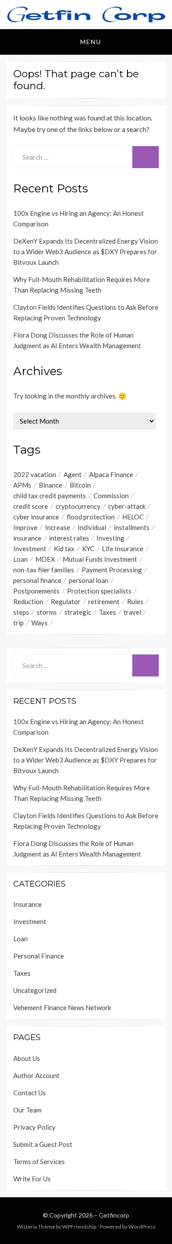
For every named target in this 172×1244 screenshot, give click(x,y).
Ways (39, 623)
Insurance (27, 904)
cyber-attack (127, 506)
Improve (25, 527)
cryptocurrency (78, 506)
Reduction (28, 601)
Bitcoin (80, 485)
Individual (92, 527)
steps (21, 612)
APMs (22, 485)
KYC (88, 548)
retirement (104, 601)
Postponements (36, 591)
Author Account (36, 1075)
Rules (135, 601)
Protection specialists (99, 591)
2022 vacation (34, 474)
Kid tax (64, 548)
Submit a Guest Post (42, 1144)
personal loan (88, 580)
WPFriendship (79, 1226)
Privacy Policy (34, 1127)
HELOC (133, 517)
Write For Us (32, 1179)
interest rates (69, 538)
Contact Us (29, 1093)
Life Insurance (122, 548)
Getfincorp (114, 1215)
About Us (26, 1058)
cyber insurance (36, 517)
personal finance (37, 580)
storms (47, 612)
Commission (111, 496)
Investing (110, 538)
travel (132, 612)
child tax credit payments (49, 496)
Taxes (107, 612)
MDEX (45, 559)
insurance (27, 538)
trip (18, 623)
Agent (73, 474)
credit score (30, 506)
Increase (57, 527)
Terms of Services (39, 1161)
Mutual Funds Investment (100, 559)
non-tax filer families (43, 570)
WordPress (142, 1226)
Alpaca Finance (111, 474)
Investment (29, 548)
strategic (77, 612)
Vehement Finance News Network (62, 1007)
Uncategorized (34, 990)
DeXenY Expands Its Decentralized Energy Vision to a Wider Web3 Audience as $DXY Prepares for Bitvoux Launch (85, 251)
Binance (50, 485)
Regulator (66, 601)
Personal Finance (38, 956)
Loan (20, 559)
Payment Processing (112, 570)
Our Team (27, 1110)
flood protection (91, 517)
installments (132, 527)
